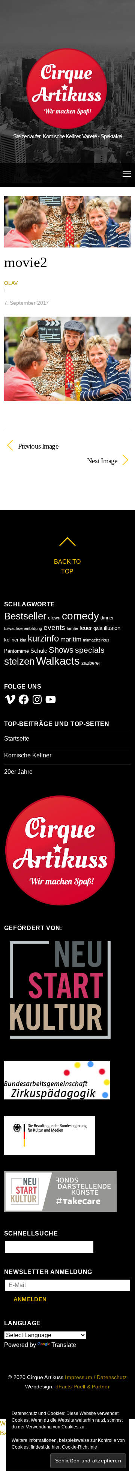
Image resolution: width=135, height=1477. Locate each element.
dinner (107, 618)
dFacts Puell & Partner (83, 1387)
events (54, 627)
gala (97, 628)
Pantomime (16, 651)
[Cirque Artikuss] (67, 126)
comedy (80, 616)
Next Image (60, 460)
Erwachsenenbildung (23, 628)
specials (90, 650)
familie (72, 628)
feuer (86, 628)
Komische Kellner (27, 755)
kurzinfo (43, 638)
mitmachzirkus (96, 640)
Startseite (16, 738)
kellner (11, 640)
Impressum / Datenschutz (96, 1377)
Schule (38, 650)
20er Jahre (18, 772)
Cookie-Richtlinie (79, 1447)
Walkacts (58, 661)
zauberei (90, 663)
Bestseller (25, 616)
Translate (63, 1345)
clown (54, 618)
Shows (61, 650)
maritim (70, 639)
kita (23, 640)
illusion (112, 628)
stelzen (19, 661)
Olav (11, 283)
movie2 (25, 262)
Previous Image (38, 445)
